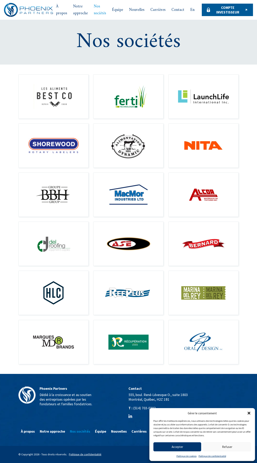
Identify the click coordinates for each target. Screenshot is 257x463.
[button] (249, 413)
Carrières (157, 9)
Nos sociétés (100, 10)
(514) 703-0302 (144, 408)
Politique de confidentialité (212, 456)
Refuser (227, 447)
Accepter (177, 447)
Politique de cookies (186, 456)
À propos (61, 10)
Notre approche (80, 10)
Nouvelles (136, 9)
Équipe (117, 9)
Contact (177, 9)
